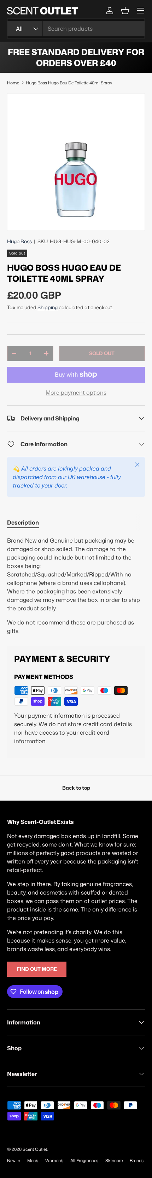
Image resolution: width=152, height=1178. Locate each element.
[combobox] (76, 28)
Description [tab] (23, 522)
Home (13, 83)
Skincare (114, 1161)
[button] (125, 10)
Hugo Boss (19, 241)
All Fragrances (84, 1161)
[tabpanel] (76, 585)
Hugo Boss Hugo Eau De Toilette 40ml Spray (69, 83)
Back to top (76, 787)
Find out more (37, 969)
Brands (137, 1161)
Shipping (47, 307)
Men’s (32, 1161)
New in (13, 1161)
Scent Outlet (35, 1149)
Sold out (102, 353)
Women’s (54, 1161)
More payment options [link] (76, 392)
